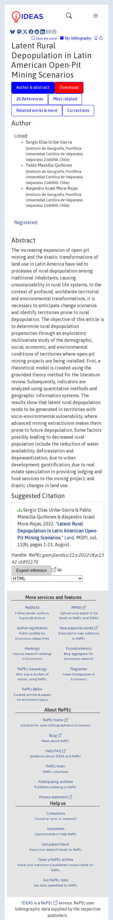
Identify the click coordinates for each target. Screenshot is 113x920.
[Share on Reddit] (36, 31)
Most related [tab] (65, 99)
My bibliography (77, 38)
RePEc (47, 903)
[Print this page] (54, 31)
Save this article (46, 38)
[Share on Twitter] (25, 31)
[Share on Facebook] (31, 31)
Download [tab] (69, 87)
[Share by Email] (48, 31)
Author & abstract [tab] (33, 87)
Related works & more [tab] (36, 110)
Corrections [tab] (78, 110)
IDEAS (27, 903)
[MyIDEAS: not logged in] (97, 38)
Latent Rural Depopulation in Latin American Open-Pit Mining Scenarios (57, 530)
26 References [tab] (29, 99)
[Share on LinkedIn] (42, 31)
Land (69, 537)
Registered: (26, 222)
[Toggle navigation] (69, 17)
